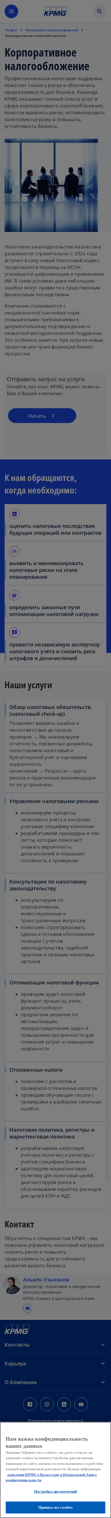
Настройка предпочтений (55, 1491)
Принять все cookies (55, 1507)
